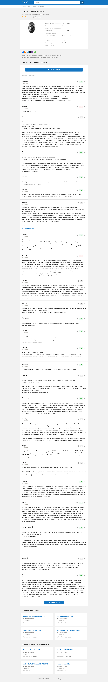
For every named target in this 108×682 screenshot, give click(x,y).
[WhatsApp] (35, 52)
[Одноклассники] (25, 52)
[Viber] (32, 52)
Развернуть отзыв (29, 228)
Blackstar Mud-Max (63, 664)
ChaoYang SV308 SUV (64, 650)
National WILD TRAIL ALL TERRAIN (35, 664)
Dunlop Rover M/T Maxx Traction (68, 630)
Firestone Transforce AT (31, 650)
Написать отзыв (55, 69)
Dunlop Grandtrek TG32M (32, 630)
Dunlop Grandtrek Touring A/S (34, 616)
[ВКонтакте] (23, 52)
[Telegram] (28, 52)
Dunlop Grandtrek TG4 (65, 616)
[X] (30, 52)
